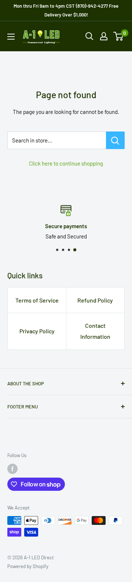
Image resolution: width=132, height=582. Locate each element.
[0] (118, 36)
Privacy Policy (37, 330)
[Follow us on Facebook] (12, 469)
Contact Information (95, 331)
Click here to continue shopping (66, 163)
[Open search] (89, 36)
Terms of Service (37, 300)
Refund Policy (95, 300)
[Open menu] (11, 37)
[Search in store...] (115, 140)
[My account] (103, 36)
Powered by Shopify (27, 566)
